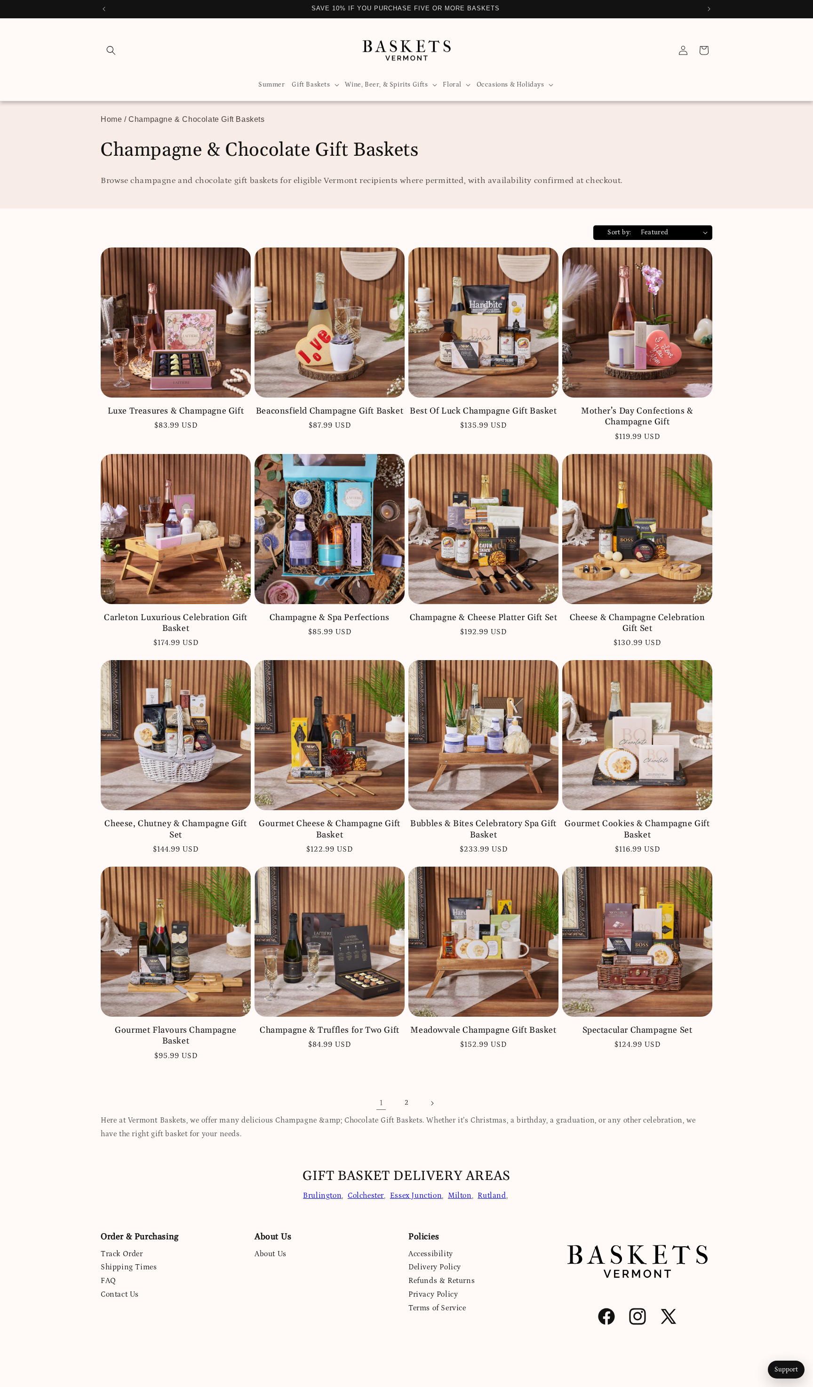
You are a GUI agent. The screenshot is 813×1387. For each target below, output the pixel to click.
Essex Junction (416, 1195)
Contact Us (120, 1294)
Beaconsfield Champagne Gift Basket (329, 411)
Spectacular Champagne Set (637, 1030)
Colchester (366, 1195)
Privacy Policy (433, 1294)
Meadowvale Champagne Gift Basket (483, 1030)
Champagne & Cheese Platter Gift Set (484, 617)
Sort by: (619, 232)
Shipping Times (129, 1267)
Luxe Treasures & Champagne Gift (176, 411)
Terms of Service (437, 1308)
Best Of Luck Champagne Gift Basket (483, 411)
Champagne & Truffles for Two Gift (329, 1030)
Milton (460, 1195)
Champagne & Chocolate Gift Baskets (196, 119)
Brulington (322, 1195)
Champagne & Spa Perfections (330, 617)
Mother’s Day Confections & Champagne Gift (637, 416)
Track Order (122, 1254)
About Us (271, 1254)
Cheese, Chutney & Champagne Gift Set (175, 829)
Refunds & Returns (441, 1280)
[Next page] (432, 1103)
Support (786, 1369)
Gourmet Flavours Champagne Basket (176, 1035)
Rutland (492, 1195)
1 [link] (381, 1103)
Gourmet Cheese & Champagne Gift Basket (329, 829)
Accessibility (430, 1254)
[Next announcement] (709, 9)
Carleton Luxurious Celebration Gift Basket (175, 623)
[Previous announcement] (104, 9)
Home (111, 119)
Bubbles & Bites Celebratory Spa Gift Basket (483, 829)
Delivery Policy (434, 1267)
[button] (111, 50)
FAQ (108, 1280)
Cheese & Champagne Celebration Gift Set (637, 623)
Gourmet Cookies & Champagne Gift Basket (637, 829)
